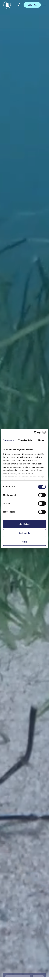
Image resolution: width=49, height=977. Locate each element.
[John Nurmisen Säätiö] (7, 5)
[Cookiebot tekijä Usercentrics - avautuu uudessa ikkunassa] (34, 433)
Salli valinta (24, 533)
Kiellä (24, 542)
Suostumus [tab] (8, 440)
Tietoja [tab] (41, 440)
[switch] (42, 496)
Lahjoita (32, 4)
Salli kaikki (24, 524)
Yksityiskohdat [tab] (25, 440)
